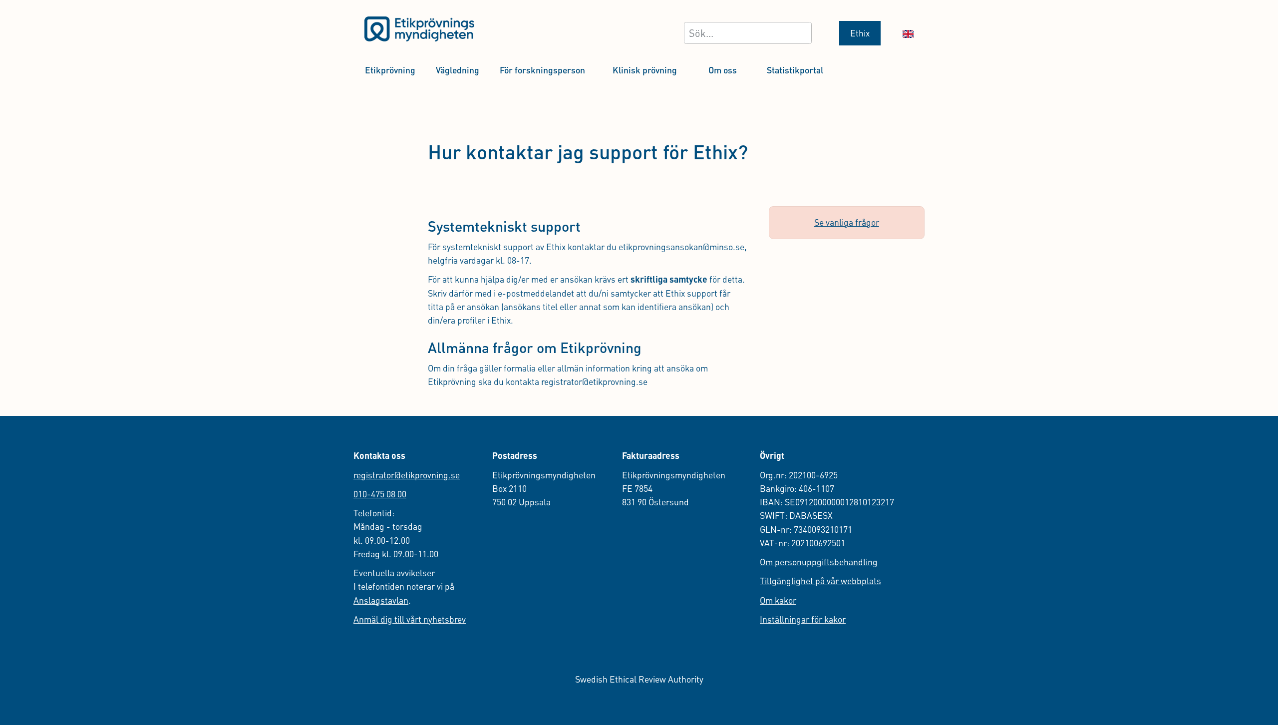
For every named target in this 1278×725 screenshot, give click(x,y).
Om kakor (778, 600)
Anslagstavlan (380, 600)
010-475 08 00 (379, 493)
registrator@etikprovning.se (406, 474)
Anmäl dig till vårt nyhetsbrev (409, 619)
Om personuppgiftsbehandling (819, 561)
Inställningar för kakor (803, 619)
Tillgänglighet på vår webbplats (820, 580)
